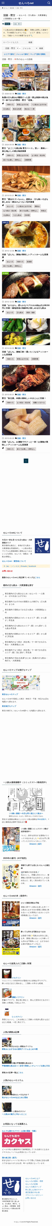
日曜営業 (28, 160)
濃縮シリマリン (18, 997)
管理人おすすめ (22, 104)
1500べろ (10, 104)
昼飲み (37, 206)
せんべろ (10, 206)
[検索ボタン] (49, 3)
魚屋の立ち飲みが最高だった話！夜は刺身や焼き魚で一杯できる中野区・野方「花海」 (25, 98)
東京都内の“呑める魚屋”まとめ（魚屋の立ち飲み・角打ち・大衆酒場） (26, 659)
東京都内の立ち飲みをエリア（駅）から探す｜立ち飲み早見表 (26, 627)
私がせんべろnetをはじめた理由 (15, 1097)
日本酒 (27, 215)
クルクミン (16, 977)
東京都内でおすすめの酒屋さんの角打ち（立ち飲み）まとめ (26, 602)
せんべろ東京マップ (33, 1186)
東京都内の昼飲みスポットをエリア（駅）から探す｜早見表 (26, 619)
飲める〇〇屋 (29, 109)
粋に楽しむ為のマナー (34, 1189)
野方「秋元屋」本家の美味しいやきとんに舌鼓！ (24, 398)
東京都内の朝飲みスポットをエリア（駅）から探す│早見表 (26, 635)
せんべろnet (26, 3)
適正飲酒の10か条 (32, 1192)
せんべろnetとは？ (32, 1178)
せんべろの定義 (31, 1184)
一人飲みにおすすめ (39, 104)
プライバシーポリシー (34, 1195)
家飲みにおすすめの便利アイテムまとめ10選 (20, 1049)
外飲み (43, 210)
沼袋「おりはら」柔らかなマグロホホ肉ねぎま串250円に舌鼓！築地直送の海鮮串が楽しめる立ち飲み (25, 306)
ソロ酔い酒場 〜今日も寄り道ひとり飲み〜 (26, 813)
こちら (37, 577)
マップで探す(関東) (38, 54)
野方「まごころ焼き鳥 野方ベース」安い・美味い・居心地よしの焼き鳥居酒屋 (25, 149)
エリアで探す (9, 54)
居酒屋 (29, 261)
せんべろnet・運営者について (14, 561)
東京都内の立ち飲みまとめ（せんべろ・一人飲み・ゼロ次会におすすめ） (25, 594)
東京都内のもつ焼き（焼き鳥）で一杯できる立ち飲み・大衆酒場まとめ (26, 643)
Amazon (32, 844)
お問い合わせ (7, 571)
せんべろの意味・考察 (34, 1181)
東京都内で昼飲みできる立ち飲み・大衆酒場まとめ (26, 610)
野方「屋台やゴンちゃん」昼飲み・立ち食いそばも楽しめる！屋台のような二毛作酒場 (25, 200)
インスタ (15, 566)
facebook (32, 566)
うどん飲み (17, 215)
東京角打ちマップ (9, 706)
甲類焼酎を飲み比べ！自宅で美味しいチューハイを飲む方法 (26, 1065)
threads (24, 566)
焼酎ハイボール (39, 402)
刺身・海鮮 (31, 312)
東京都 (7, 24)
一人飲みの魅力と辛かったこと (14, 1114)
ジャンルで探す (22, 54)
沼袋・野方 (21, 93)
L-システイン (17, 1016)
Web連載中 (41, 819)
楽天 (40, 844)
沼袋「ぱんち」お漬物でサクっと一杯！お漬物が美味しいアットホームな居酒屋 (25, 443)
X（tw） (7, 566)
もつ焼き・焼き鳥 (38, 155)
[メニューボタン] (3, 3)
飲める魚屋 (17, 109)
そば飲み (6, 215)
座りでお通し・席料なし (12, 160)
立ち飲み (6, 109)
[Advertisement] (26, 499)
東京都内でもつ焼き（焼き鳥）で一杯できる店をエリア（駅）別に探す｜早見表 (26, 651)
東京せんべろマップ (10, 694)
